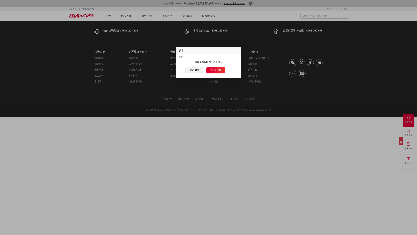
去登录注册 (215, 70)
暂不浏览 (194, 70)
